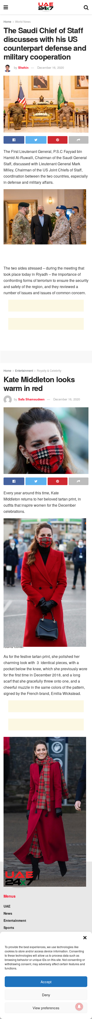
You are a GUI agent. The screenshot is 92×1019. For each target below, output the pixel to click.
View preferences (46, 1007)
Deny (46, 994)
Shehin (23, 67)
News (8, 913)
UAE (7, 906)
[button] (85, 937)
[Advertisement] (46, 306)
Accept (46, 981)
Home (7, 21)
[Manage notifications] (79, 1006)
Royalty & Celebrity (49, 370)
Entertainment (24, 370)
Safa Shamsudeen (31, 399)
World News (23, 21)
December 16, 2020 (50, 67)
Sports (9, 927)
